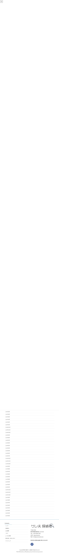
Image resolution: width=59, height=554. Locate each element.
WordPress (22, 551)
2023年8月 (8, 468)
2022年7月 (8, 502)
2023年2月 (8, 484)
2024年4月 (8, 448)
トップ (7, 525)
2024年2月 (8, 453)
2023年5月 (8, 476)
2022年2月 (8, 515)
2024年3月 (8, 450)
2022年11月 (8, 492)
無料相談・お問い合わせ (10, 538)
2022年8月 (8, 500)
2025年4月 (8, 416)
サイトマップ (8, 540)
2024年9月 (8, 435)
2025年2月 (8, 422)
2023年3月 (8, 481)
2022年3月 (8, 513)
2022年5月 (8, 507)
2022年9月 (8, 497)
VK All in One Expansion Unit (38, 551)
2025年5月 (8, 414)
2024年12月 (8, 427)
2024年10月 (8, 432)
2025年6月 (8, 411)
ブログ (7, 533)
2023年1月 (8, 487)
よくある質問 (8, 535)
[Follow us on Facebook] (32, 544)
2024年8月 (8, 437)
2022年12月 (8, 489)
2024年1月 (8, 455)
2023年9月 (8, 466)
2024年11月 (8, 429)
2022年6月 (8, 505)
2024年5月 (8, 445)
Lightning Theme (29, 551)
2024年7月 (8, 440)
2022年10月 (8, 494)
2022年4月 (8, 510)
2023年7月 (8, 471)
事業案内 (7, 528)
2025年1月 (8, 424)
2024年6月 (8, 442)
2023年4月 (8, 479)
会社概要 (7, 530)
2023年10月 (8, 463)
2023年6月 (8, 474)
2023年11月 (8, 461)
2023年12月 (8, 458)
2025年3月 (8, 419)
